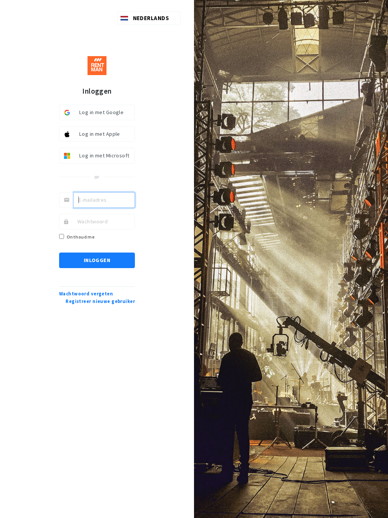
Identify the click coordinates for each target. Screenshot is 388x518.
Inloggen (97, 260)
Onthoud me (81, 237)
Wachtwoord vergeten (86, 294)
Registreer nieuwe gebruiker (100, 301)
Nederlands (151, 18)
